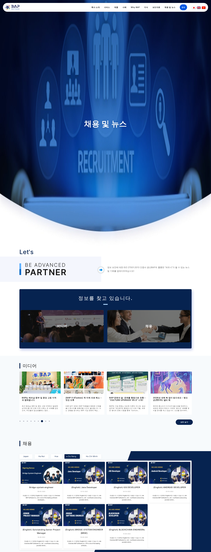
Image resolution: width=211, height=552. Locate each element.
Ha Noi (41, 456)
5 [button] (34, 421)
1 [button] (20, 421)
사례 (125, 7)
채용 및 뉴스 (170, 7)
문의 (183, 7)
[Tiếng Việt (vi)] (204, 7)
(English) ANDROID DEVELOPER (169, 487)
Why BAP (135, 7)
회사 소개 (95, 7)
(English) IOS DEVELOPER (127, 487)
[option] (47, 393)
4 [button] (31, 421)
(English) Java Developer (84, 487)
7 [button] (42, 421)
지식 (146, 7)
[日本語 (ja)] (194, 7)
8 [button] (45, 421)
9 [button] (49, 421)
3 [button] (27, 421)
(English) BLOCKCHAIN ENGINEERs (127, 529)
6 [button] (38, 421)
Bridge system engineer (41, 487)
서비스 (107, 7)
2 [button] (23, 421)
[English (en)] (199, 7)
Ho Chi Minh (92, 456)
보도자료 (156, 7)
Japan (26, 456)
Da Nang (72, 456)
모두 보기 (184, 422)
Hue (56, 456)
